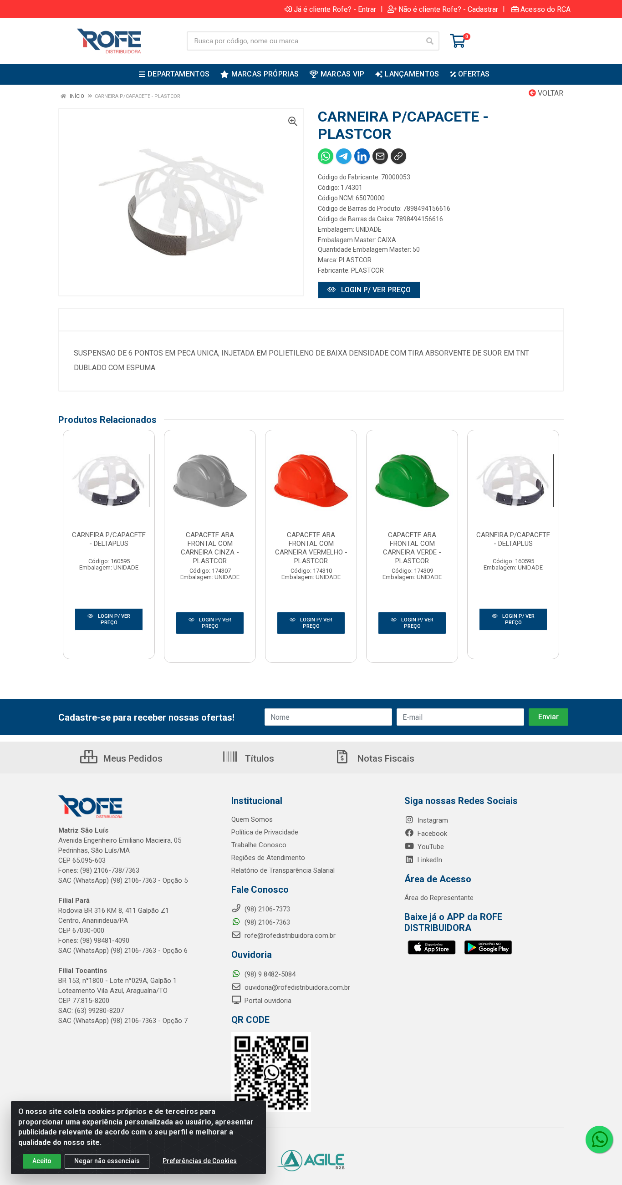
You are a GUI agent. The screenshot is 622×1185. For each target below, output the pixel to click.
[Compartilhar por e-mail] (380, 156)
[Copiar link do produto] (398, 156)
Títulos (258, 758)
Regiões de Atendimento (268, 858)
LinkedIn (429, 860)
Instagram (432, 820)
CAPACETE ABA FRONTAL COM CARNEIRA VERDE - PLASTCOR (412, 548)
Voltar (549, 93)
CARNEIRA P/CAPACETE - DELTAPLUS (109, 539)
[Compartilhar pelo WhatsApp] (325, 156)
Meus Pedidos (132, 758)
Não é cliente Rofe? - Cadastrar (448, 9)
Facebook (431, 833)
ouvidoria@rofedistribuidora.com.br (296, 987)
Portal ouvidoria (267, 1001)
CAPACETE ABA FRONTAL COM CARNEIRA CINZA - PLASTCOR (210, 548)
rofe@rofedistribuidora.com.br (289, 935)
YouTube (430, 847)
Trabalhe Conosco (258, 845)
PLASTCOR (355, 260)
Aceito (41, 1161)
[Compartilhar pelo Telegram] (344, 156)
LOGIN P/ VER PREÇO (375, 289)
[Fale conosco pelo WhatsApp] (599, 1139)
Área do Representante (439, 898)
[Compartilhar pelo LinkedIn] (362, 156)
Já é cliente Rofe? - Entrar (335, 9)
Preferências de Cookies (200, 1161)
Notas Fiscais (384, 758)
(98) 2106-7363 (266, 922)
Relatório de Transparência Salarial (283, 870)
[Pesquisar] (429, 41)
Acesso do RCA (545, 9)
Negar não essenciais (107, 1161)
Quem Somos (252, 819)
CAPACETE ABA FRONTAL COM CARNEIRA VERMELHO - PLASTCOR (311, 548)
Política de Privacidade (264, 832)
